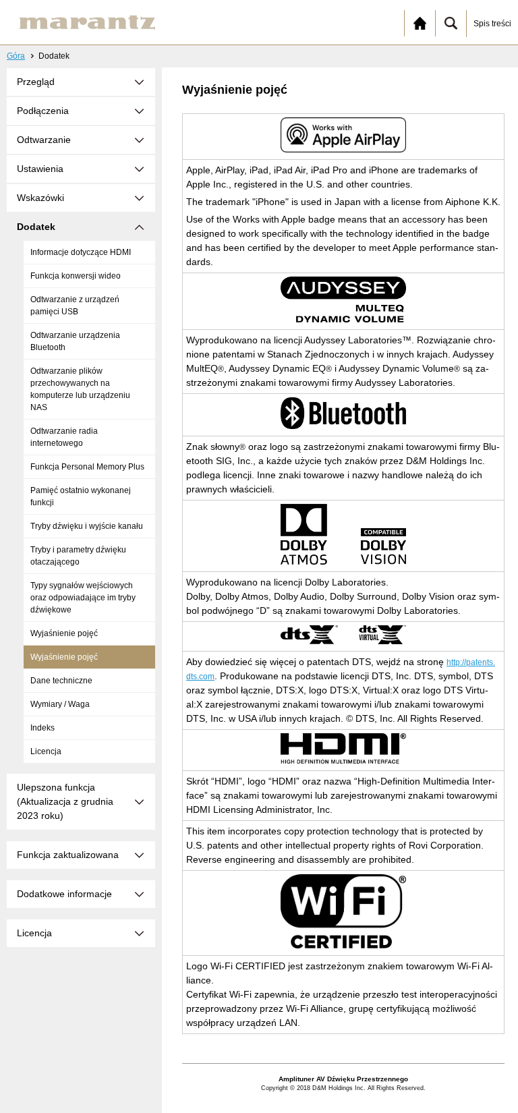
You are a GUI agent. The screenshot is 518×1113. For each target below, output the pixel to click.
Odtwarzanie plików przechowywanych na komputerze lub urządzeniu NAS (80, 389)
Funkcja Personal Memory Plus (87, 467)
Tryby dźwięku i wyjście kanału (86, 526)
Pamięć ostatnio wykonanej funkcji (80, 496)
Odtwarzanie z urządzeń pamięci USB (74, 305)
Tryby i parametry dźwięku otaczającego (78, 556)
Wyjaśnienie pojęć (64, 633)
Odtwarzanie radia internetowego (64, 437)
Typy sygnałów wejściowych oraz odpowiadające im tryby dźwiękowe (83, 598)
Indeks (42, 728)
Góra (16, 56)
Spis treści (492, 23)
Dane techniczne (61, 680)
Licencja (45, 751)
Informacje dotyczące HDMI (80, 252)
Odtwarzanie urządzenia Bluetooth (75, 341)
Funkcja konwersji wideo (75, 276)
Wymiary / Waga (60, 704)
